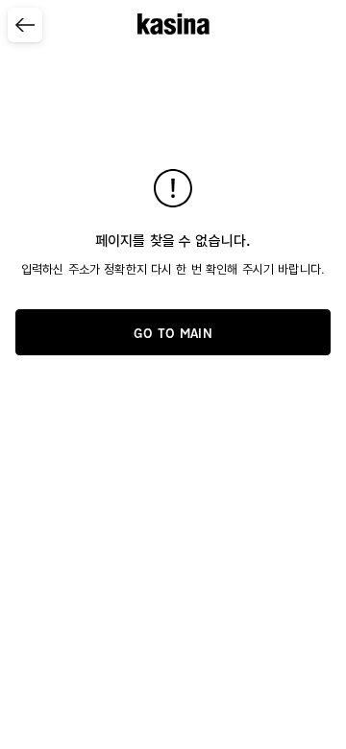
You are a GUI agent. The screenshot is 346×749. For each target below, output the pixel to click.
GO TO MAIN (173, 333)
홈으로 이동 (173, 23)
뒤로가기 (21, 41)
